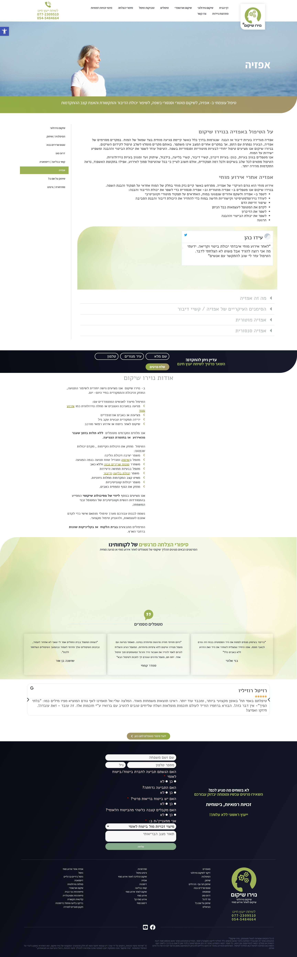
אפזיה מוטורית (251, 319)
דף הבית (223, 8)
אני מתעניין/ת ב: (162, 821)
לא (162, 781)
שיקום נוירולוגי (205, 8)
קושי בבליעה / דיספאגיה (52, 162)
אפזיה (62, 170)
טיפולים (164, 8)
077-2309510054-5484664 (48, 16)
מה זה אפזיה (253, 298)
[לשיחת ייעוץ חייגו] (48, 5)
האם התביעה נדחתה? (159, 787)
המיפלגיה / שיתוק (56, 136)
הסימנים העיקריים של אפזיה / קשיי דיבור (222, 308)
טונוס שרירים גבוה (55, 145)
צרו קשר (201, 13)
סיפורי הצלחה (125, 8)
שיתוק (125, 459)
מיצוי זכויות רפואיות (101, 8)
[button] (182, 248)
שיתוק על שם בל (56, 178)
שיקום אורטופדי (183, 8)
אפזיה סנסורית (250, 330)
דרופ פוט (60, 153)
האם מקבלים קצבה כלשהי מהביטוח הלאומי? (141, 810)
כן (171, 781)
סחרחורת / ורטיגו (56, 187)
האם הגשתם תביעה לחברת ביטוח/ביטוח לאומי (144, 774)
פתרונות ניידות (220, 13)
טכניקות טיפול (147, 8)
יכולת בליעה (121, 473)
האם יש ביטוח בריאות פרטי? (153, 798)
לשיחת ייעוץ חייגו (48, 10)
